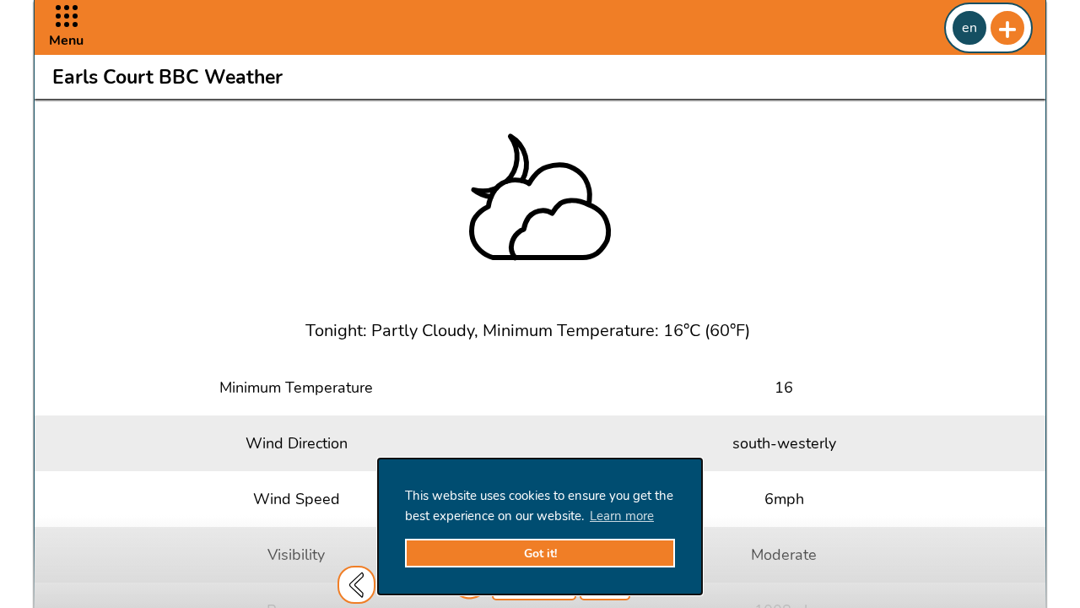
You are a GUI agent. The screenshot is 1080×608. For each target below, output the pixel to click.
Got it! (540, 554)
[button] (66, 27)
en (969, 28)
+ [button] (1007, 28)
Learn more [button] (622, 516)
